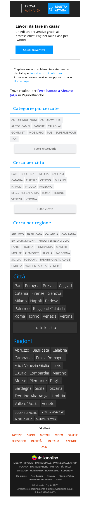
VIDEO (59, 435)
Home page (21, 81)
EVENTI (45, 447)
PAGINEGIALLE (43, 463)
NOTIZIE (17, 435)
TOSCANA (30, 259)
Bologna (27, 174)
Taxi (14, 139)
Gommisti (18, 132)
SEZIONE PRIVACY (46, 418)
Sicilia (40, 388)
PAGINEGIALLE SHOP (65, 463)
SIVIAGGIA (22, 471)
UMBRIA (16, 266)
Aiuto (59, 479)
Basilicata (41, 350)
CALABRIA (51, 234)
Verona (31, 199)
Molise (20, 380)
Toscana (55, 388)
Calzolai (54, 126)
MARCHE (62, 247)
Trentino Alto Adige (31, 395)
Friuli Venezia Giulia (32, 365)
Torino (59, 193)
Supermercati (66, 132)
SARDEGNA (62, 253)
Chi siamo (21, 476)
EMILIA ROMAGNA (23, 240)
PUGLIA (47, 253)
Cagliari (58, 174)
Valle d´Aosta (27, 403)
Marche (59, 373)
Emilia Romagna (50, 357)
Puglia (55, 380)
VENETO (55, 266)
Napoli (16, 186)
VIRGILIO (28, 463)
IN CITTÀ (36, 441)
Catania (17, 180)
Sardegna (23, 388)
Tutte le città (45, 209)
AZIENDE (71, 441)
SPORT (31, 435)
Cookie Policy (66, 476)
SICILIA (16, 259)
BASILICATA (34, 234)
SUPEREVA (67, 471)
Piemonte (38, 380)
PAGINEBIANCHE (39, 467)
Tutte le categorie (45, 149)
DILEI (68, 467)
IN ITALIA (53, 441)
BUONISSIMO (52, 471)
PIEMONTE (32, 253)
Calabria (59, 350)
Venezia (16, 199)
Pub (49, 132)
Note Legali (37, 476)
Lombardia (39, 373)
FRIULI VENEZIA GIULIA (54, 240)
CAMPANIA (68, 234)
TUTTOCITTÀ (57, 467)
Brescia (43, 174)
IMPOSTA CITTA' (23, 418)
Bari (14, 174)
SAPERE (73, 435)
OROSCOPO (19, 441)
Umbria (58, 395)
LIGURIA (27, 247)
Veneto (48, 403)
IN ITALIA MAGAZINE (52, 412)
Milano (60, 180)
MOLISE (16, 253)
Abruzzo (22, 350)
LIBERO (18, 463)
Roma (46, 193)
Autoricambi (20, 126)
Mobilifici (36, 132)
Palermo (45, 186)
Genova (46, 180)
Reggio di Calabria (25, 193)
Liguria (20, 373)
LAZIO (15, 247)
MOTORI (45, 435)
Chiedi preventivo (34, 50)
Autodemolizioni (24, 120)
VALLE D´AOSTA (36, 266)
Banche (39, 126)
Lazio (57, 365)
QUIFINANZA (36, 471)
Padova (30, 186)
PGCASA (23, 467)
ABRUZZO (17, 234)
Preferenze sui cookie (40, 479)
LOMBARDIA (44, 247)
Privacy (51, 476)
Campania (24, 357)
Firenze (31, 180)
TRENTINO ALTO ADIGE (55, 259)
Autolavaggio (50, 120)
